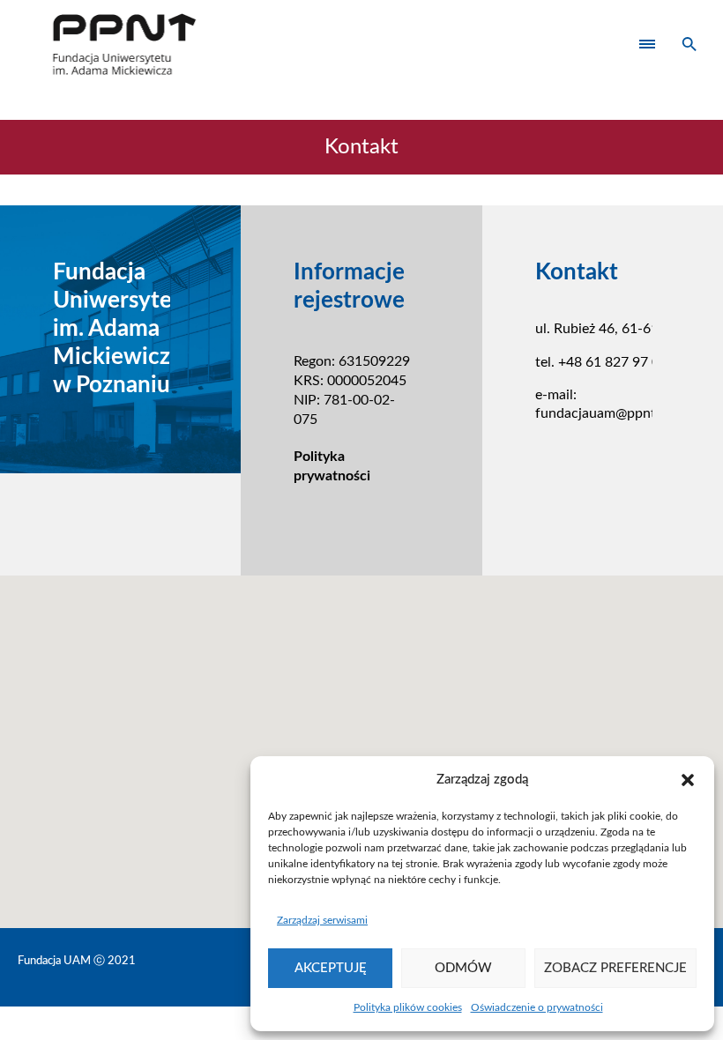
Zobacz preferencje (615, 968)
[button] (688, 780)
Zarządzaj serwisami (322, 920)
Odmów (463, 968)
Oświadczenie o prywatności (537, 1007)
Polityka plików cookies (408, 1007)
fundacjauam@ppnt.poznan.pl (627, 413)
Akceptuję (330, 968)
